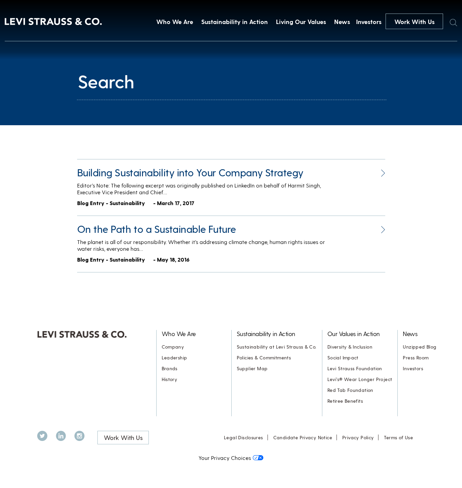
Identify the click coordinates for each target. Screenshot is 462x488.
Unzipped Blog (419, 347)
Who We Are (174, 21)
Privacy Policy (358, 437)
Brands (170, 368)
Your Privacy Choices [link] (225, 457)
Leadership (174, 357)
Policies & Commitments (264, 357)
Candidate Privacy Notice (302, 437)
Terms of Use (398, 437)
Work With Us (414, 21)
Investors (369, 21)
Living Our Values (301, 21)
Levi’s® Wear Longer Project (359, 379)
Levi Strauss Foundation (354, 368)
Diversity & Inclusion (349, 347)
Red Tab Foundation (350, 390)
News (342, 21)
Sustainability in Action (234, 21)
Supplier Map (252, 368)
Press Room (416, 357)
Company (173, 347)
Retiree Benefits (345, 401)
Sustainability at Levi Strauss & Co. (277, 347)
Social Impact (343, 357)
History (170, 379)
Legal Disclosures (243, 437)
